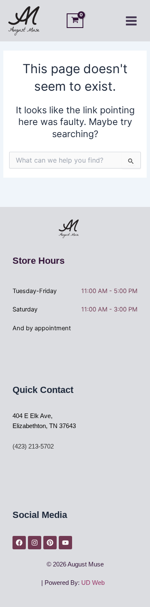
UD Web (93, 582)
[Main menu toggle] (131, 20)
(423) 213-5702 (33, 446)
